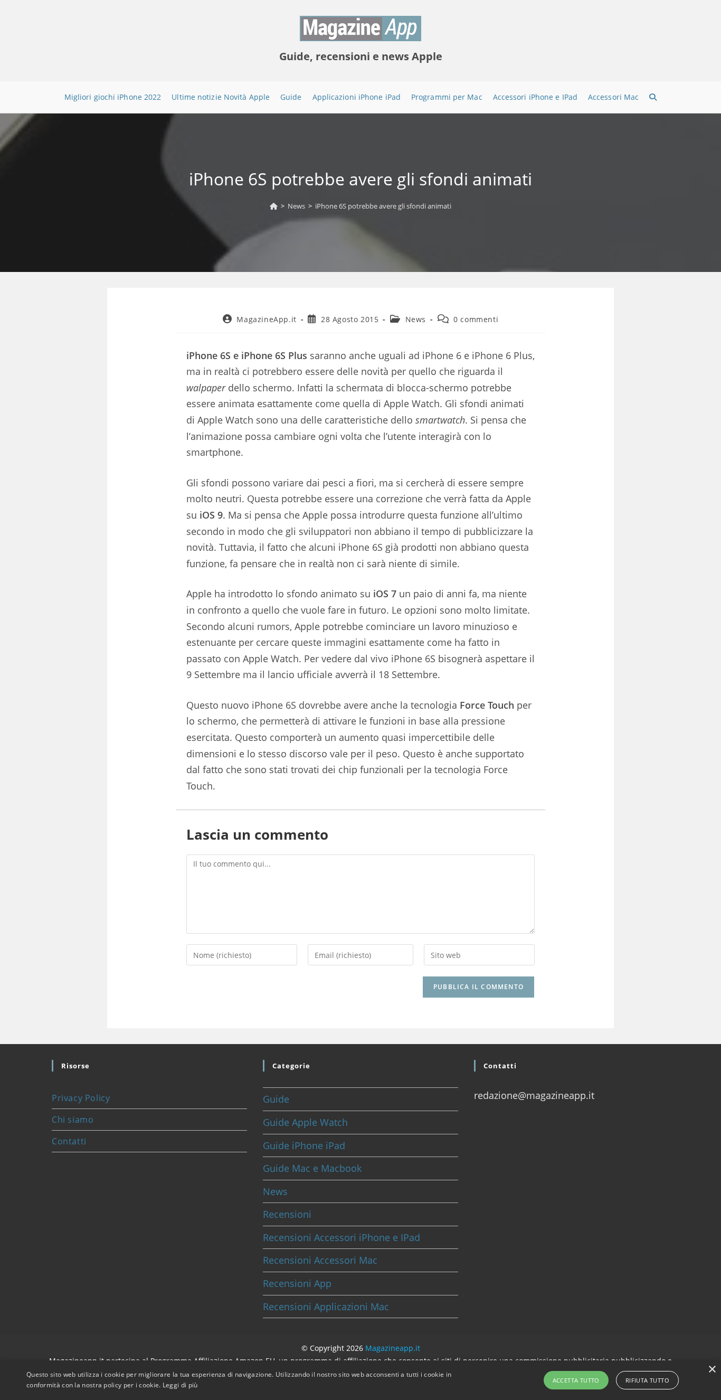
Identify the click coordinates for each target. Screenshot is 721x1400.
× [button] (712, 1370)
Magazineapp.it (392, 1348)
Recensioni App (297, 1283)
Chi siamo (72, 1119)
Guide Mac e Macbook (312, 1168)
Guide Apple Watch (305, 1122)
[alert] (360, 1380)
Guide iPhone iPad (304, 1145)
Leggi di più (180, 1384)
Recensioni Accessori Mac (320, 1260)
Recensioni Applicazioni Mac (326, 1306)
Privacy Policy (81, 1098)
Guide (276, 1099)
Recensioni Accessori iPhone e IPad (341, 1237)
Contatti (69, 1141)
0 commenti (475, 319)
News (415, 319)
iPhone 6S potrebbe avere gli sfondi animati (383, 206)
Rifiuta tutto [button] (647, 1380)
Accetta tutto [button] (576, 1380)
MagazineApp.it (266, 319)
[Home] (274, 206)
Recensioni (287, 1214)
